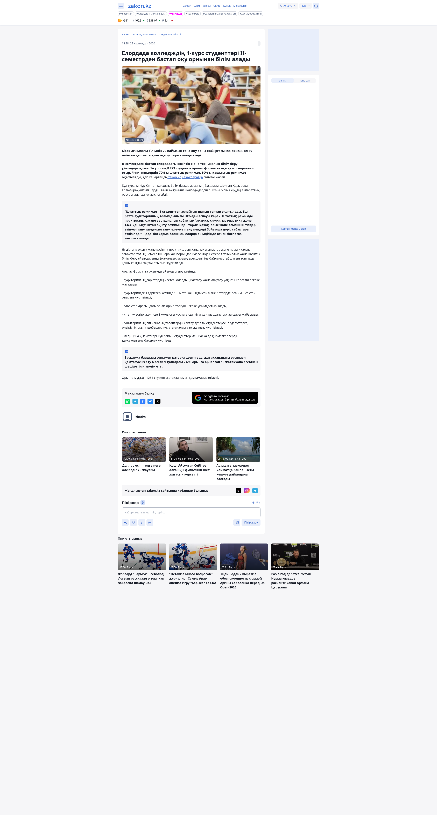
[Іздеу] (316, 6)
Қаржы (206, 5)
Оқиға (217, 5)
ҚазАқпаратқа (192, 177)
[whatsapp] (128, 401)
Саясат (187, 5)
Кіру (258, 502)
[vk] (150, 401)
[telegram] (135, 401)
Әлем (197, 5)
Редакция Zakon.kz (171, 34)
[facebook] (143, 401)
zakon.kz (174, 177)
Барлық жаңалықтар (145, 34)
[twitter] (158, 401)
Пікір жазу (251, 522)
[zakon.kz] (139, 6)
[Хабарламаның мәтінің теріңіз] (191, 512)
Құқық (227, 5)
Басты (125, 34)
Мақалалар (240, 5)
